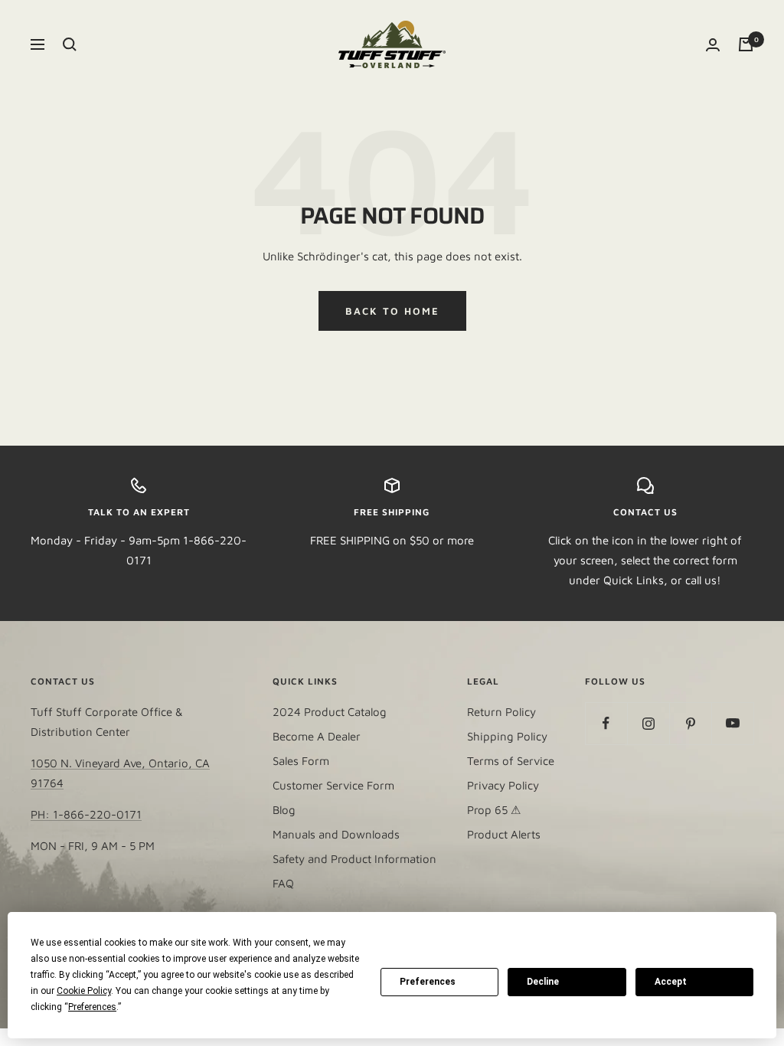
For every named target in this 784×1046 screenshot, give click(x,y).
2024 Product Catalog (330, 711)
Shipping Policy (507, 736)
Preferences (428, 981)
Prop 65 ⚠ (494, 809)
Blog (284, 809)
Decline (543, 981)
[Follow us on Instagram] (648, 723)
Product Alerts (504, 834)
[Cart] (745, 44)
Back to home (392, 311)
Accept (671, 981)
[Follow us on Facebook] (606, 723)
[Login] (713, 44)
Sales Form (301, 760)
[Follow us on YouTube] (732, 723)
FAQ (283, 883)
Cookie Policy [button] (84, 991)
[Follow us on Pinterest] (690, 723)
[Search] (70, 44)
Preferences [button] (92, 1007)
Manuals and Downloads (336, 834)
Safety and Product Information (354, 858)
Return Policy (501, 711)
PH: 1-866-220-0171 (86, 814)
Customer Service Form (333, 785)
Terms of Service (510, 760)
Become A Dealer (317, 736)
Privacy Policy (503, 785)
